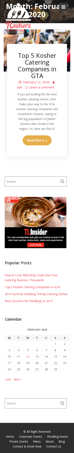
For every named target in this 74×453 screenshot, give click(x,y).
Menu (37, 441)
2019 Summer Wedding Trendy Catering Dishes (36, 294)
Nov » (17, 379)
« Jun (8, 379)
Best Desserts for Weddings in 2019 (29, 301)
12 (27, 356)
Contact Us (53, 446)
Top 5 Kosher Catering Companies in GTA (37, 65)
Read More (35, 140)
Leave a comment (41, 87)
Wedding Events (57, 436)
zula (19, 87)
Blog (62, 441)
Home (10, 436)
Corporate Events (30, 436)
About (50, 441)
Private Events (18, 441)
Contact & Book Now (27, 446)
